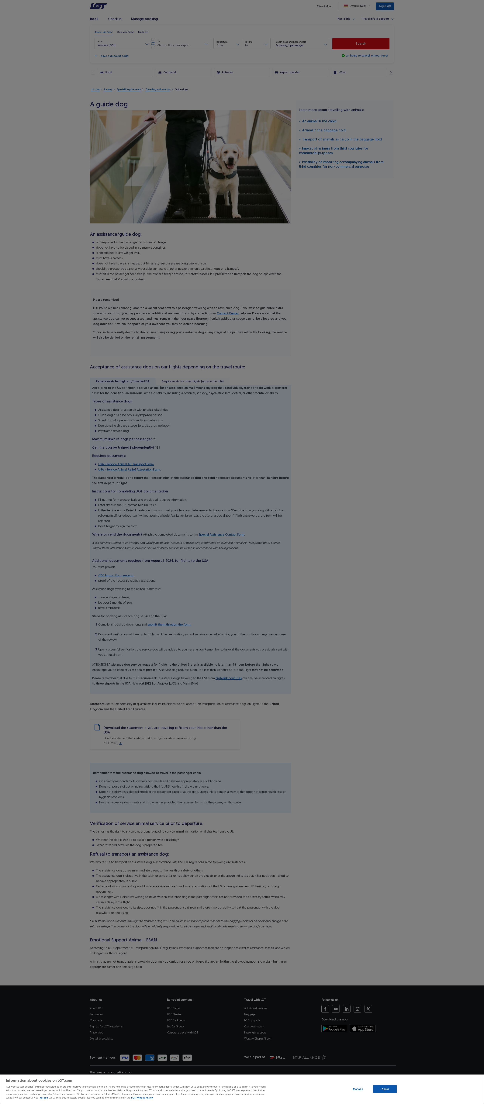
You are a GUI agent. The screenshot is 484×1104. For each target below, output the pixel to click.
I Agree (384, 1089)
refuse (44, 1097)
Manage (358, 1089)
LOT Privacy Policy (142, 1097)
